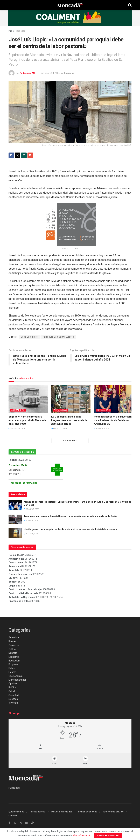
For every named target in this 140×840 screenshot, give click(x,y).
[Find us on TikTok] (32, 823)
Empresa (13, 664)
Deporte (13, 653)
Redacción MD (28, 73)
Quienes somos (16, 811)
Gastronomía (16, 676)
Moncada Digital (17, 679)
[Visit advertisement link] (70, 18)
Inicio (11, 31)
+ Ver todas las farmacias (23, 483)
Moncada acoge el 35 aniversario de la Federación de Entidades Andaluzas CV (113, 420)
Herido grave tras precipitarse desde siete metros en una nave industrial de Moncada (70, 529)
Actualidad (18, 410)
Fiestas (12, 672)
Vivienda (13, 702)
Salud (12, 691)
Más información (82, 835)
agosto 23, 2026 (17, 428)
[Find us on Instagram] (26, 823)
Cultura (12, 649)
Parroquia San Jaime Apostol (59, 337)
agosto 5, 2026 (32, 509)
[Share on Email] (30, 155)
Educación (14, 660)
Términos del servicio (113, 811)
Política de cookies (87, 811)
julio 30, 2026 (31, 534)
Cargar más (70, 441)
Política (12, 687)
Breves (12, 641)
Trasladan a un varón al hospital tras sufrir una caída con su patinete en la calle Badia (70, 516)
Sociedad (20, 31)
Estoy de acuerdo (108, 835)
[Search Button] (129, 5)
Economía (14, 656)
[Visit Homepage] (70, 5)
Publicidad (14, 787)
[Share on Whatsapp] (24, 155)
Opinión (13, 683)
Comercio (14, 645)
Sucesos (13, 699)
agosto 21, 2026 (60, 428)
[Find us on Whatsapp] (21, 823)
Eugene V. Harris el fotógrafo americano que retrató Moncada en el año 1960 (27, 420)
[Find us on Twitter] (14, 823)
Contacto (13, 815)
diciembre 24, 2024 (50, 73)
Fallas (12, 668)
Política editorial (38, 811)
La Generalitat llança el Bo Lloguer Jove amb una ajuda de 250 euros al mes (69, 420)
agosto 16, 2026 (102, 428)
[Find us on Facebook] (9, 823)
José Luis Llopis (30, 337)
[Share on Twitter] (17, 155)
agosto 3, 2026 (32, 520)
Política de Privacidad (61, 811)
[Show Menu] (10, 5)
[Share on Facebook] (11, 155)
